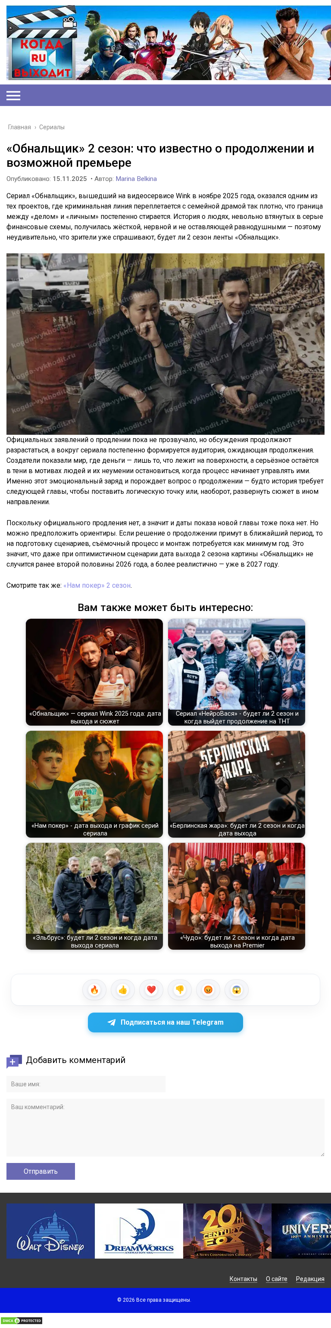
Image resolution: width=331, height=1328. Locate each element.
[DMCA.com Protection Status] (21, 1323)
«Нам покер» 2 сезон (97, 585)
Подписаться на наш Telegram (172, 1022)
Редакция (310, 1278)
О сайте (276, 1278)
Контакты (243, 1278)
